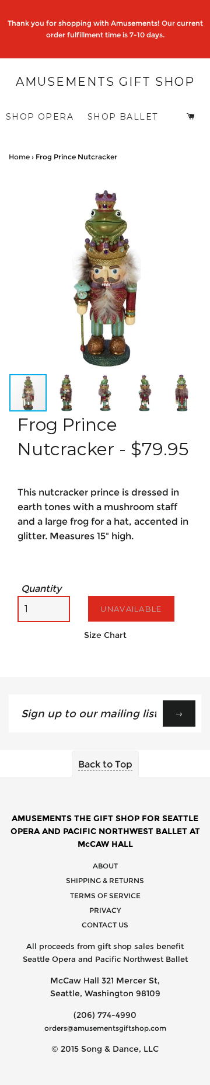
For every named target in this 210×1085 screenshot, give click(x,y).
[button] (190, 191)
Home (19, 156)
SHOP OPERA (40, 116)
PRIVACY (105, 910)
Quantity (41, 588)
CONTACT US (105, 924)
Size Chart (105, 635)
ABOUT (105, 865)
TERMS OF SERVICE (105, 895)
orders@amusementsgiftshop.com (105, 1028)
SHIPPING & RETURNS (105, 880)
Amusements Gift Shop (105, 82)
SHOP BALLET (123, 116)
